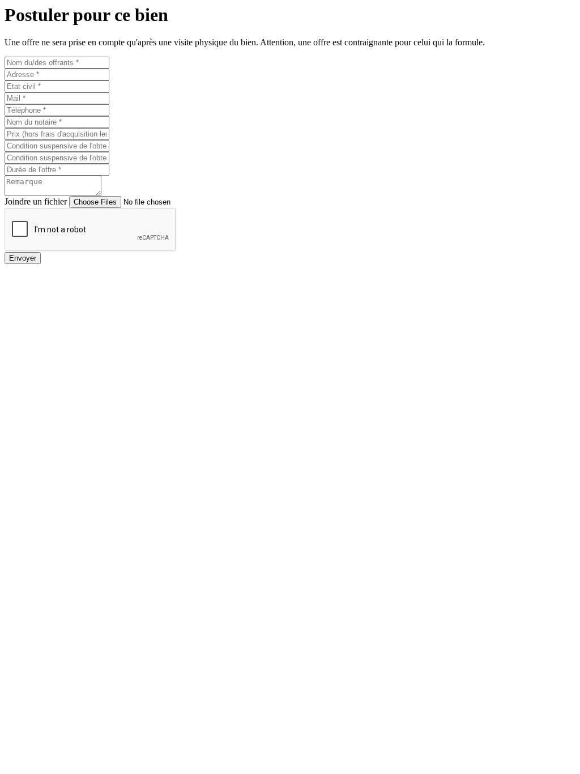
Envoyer (22, 258)
